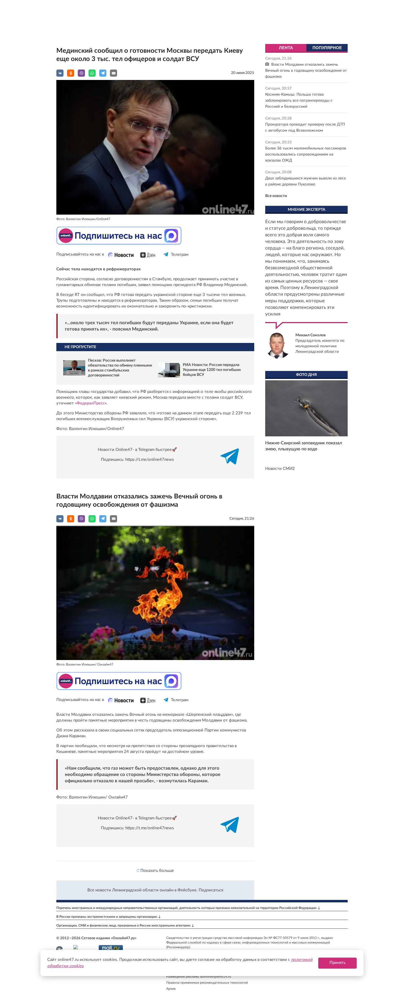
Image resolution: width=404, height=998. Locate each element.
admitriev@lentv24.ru (215, 976)
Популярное (327, 47)
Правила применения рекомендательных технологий (207, 982)
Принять (337, 963)
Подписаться (211, 890)
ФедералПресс (91, 403)
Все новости (276, 196)
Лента (286, 47)
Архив (171, 988)
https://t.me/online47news (149, 460)
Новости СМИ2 (280, 469)
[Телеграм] (166, 259)
